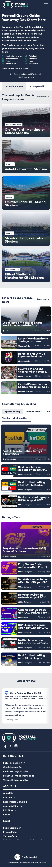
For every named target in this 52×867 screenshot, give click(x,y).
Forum (6, 814)
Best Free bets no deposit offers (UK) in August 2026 (31, 468)
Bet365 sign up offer (14, 762)
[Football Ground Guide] (15, 4)
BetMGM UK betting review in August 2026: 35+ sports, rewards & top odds (32, 596)
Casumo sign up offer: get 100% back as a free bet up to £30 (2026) (33, 611)
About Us (8, 793)
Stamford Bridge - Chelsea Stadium (25, 239)
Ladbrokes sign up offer (15, 771)
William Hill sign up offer (15, 779)
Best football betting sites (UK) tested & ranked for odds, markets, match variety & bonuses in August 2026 (33, 483)
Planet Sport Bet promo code (18, 775)
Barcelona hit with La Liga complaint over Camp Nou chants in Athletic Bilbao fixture (32, 355)
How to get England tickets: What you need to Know (33, 370)
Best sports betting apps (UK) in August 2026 (34, 498)
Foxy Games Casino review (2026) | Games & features (24, 550)
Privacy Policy (10, 832)
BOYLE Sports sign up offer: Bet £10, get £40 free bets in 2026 (32, 626)
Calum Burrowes (26, 391)
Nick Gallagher (10, 459)
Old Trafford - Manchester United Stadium (25, 131)
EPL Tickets (9, 810)
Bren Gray (24, 617)
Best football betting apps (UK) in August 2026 (31, 656)
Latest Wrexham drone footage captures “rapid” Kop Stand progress (33, 340)
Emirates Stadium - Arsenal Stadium (25, 203)
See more (42, 96)
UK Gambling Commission (15, 842)
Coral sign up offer (13, 767)
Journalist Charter (13, 806)
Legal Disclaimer (12, 827)
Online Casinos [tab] (34, 411)
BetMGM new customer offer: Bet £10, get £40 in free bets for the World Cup (33, 581)
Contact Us (9, 797)
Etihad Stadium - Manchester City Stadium (24, 276)
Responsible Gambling (15, 801)
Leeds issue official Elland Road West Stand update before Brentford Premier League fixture (24, 324)
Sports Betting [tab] (12, 411)
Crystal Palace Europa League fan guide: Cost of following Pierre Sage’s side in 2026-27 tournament (33, 385)
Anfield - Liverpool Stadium (26, 169)
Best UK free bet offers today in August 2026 (22, 452)
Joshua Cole (9, 331)
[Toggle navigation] (45, 5)
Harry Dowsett (25, 376)
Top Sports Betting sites (14, 418)
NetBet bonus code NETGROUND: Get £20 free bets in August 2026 (32, 641)
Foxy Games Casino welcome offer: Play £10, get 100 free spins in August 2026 (34, 565)
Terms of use (10, 836)
